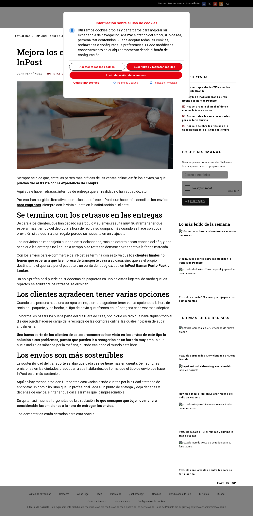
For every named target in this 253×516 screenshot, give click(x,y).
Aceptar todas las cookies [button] (97, 66)
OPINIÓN (41, 36)
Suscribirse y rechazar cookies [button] (154, 66)
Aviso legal (83, 494)
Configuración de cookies (152, 501)
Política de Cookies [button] (127, 82)
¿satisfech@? (136, 494)
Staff (99, 494)
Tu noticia (204, 494)
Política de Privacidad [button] (165, 82)
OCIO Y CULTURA (60, 36)
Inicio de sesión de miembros (126, 75)
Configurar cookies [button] (87, 83)
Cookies (156, 494)
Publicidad (115, 494)
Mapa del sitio (122, 501)
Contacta (64, 494)
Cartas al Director (97, 501)
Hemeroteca (176, 3)
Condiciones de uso (180, 494)
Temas (162, 3)
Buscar (221, 494)
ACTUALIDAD (22, 36)
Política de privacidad (39, 494)
